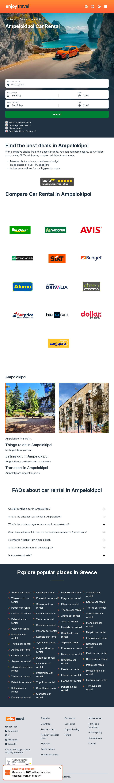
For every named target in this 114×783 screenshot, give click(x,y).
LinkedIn (12, 744)
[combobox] (58, 84)
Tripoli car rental (45, 682)
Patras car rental (20, 607)
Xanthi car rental (20, 676)
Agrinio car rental (21, 649)
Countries (45, 724)
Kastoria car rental (96, 653)
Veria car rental (45, 619)
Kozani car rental (46, 625)
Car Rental (70, 724)
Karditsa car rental (46, 636)
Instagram (13, 739)
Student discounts (49, 754)
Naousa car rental (71, 654)
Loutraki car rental (96, 680)
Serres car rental (21, 661)
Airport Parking (72, 729)
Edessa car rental (71, 675)
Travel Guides (48, 749)
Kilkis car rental (70, 604)
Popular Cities (47, 729)
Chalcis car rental (21, 655)
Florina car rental (71, 680)
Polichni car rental (46, 630)
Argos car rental (70, 615)
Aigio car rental (69, 642)
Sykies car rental (45, 642)
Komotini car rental (47, 598)
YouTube (13, 726)
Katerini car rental (21, 682)
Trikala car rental (21, 643)
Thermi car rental (96, 607)
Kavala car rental (21, 697)
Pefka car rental (95, 664)
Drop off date (12, 102)
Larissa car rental (21, 613)
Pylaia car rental (45, 657)
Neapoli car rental (71, 592)
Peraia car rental (70, 669)
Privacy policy (95, 732)
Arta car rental (69, 621)
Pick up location (13, 82)
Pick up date (12, 93)
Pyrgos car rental (71, 598)
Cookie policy (95, 738)
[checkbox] (6, 122)
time (79, 93)
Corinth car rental (46, 688)
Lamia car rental (45, 592)
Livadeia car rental (71, 627)
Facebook (13, 731)
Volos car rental (20, 628)
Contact (92, 743)
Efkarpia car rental (96, 638)
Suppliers (45, 743)
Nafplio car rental (96, 632)
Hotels (68, 735)
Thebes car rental (71, 609)
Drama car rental (46, 613)
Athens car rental (21, 592)
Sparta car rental (95, 601)
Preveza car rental (71, 648)
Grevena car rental (96, 659)
